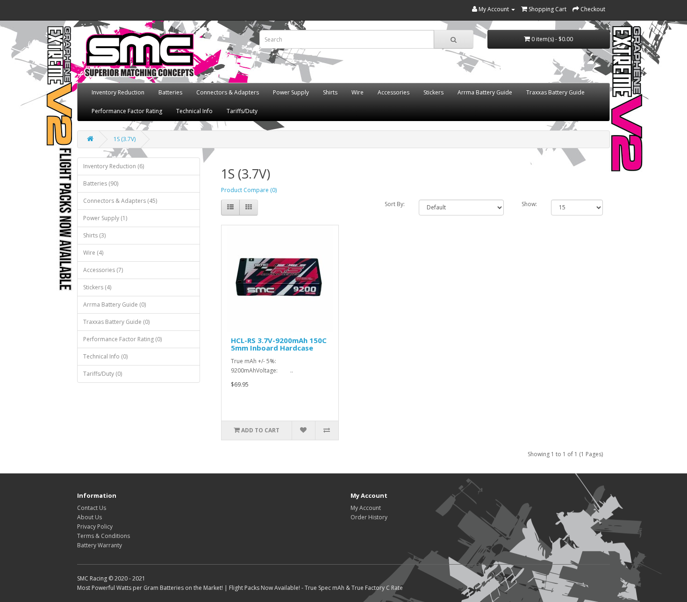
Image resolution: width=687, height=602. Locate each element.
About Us (89, 517)
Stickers (433, 92)
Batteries (170, 92)
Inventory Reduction (118, 92)
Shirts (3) (94, 235)
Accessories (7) (103, 270)
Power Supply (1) (105, 218)
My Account (366, 508)
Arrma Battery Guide (485, 92)
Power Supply (291, 92)
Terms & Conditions (103, 536)
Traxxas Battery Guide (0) (116, 322)
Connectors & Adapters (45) (120, 201)
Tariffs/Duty (242, 111)
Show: (529, 204)
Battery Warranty (99, 545)
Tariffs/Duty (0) (102, 374)
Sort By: (395, 204)
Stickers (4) (97, 287)
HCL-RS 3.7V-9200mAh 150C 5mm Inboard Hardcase (279, 344)
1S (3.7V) (125, 139)
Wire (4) (93, 253)
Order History (369, 517)
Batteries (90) (100, 183)
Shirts (330, 92)
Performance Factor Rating (127, 111)
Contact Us (91, 508)
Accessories (393, 92)
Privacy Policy (95, 526)
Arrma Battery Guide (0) (114, 304)
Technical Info (194, 111)
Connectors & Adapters (227, 92)
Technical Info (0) (105, 356)
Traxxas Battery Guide (555, 92)
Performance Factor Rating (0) (122, 339)
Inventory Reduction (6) (113, 166)
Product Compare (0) (249, 190)
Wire (357, 92)
